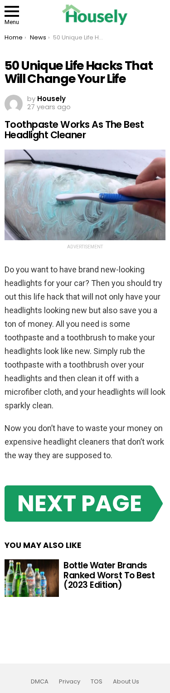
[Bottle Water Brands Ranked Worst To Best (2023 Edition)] (32, 578)
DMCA (40, 681)
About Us (126, 681)
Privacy (69, 681)
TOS (96, 681)
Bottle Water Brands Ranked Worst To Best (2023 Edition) (109, 575)
